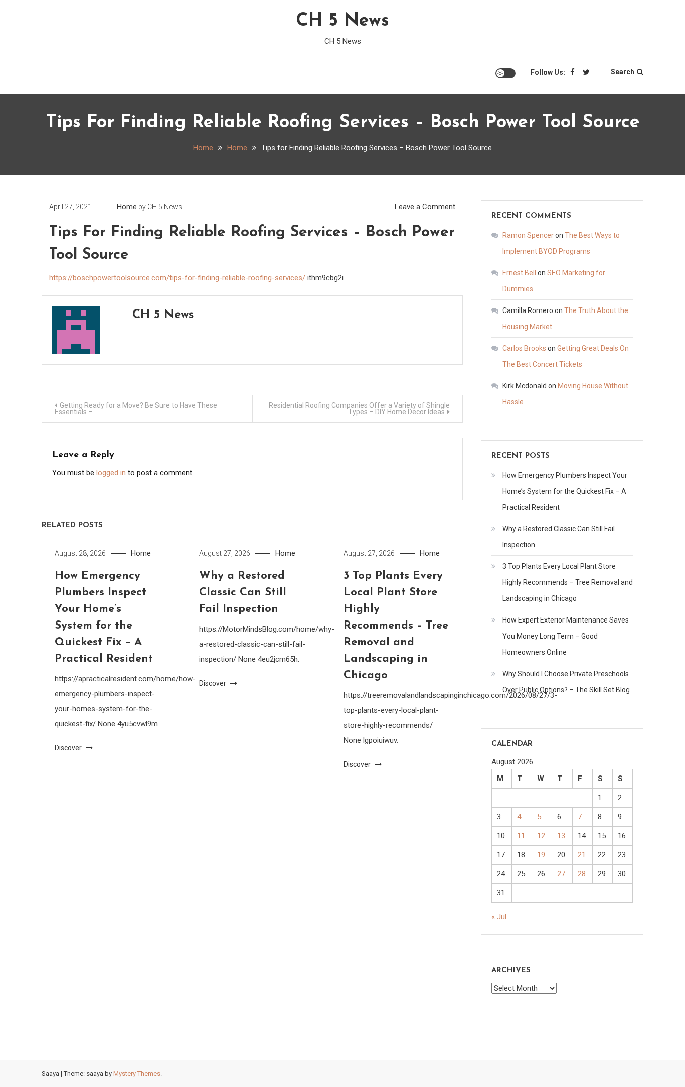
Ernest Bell (519, 273)
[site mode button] (505, 73)
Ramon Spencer (528, 235)
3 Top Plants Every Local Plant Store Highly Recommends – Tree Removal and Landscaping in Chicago (396, 625)
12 (541, 835)
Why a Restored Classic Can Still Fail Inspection (242, 592)
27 (561, 873)
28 (582, 873)
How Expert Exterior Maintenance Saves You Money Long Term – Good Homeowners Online (565, 636)
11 (521, 835)
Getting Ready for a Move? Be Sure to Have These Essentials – (136, 408)
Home (127, 206)
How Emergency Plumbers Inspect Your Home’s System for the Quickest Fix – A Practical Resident (564, 491)
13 (561, 835)
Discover (69, 748)
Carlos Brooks (524, 348)
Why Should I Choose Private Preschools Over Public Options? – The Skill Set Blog (566, 682)
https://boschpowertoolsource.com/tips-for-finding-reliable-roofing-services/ (177, 277)
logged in (111, 472)
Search (622, 72)
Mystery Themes (136, 1073)
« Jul (498, 916)
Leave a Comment (425, 206)
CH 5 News (342, 21)
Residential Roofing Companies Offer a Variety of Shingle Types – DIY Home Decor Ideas (359, 408)
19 (541, 854)
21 (582, 854)
